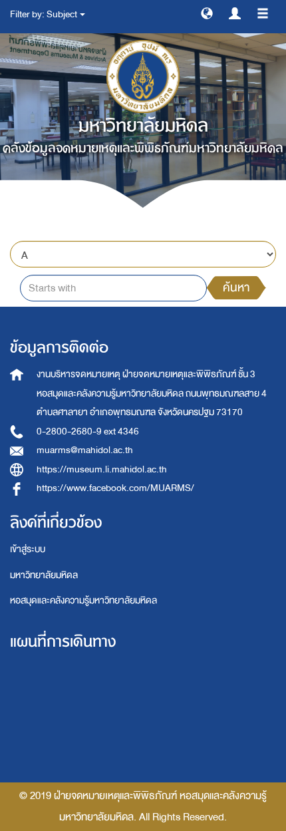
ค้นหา (236, 287)
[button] (207, 12)
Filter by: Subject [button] (44, 14)
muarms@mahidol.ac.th (85, 450)
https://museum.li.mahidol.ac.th (102, 469)
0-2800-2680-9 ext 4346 (88, 431)
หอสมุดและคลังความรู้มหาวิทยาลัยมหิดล (83, 600)
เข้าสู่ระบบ (27, 549)
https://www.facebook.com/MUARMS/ (115, 488)
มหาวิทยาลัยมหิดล (44, 575)
